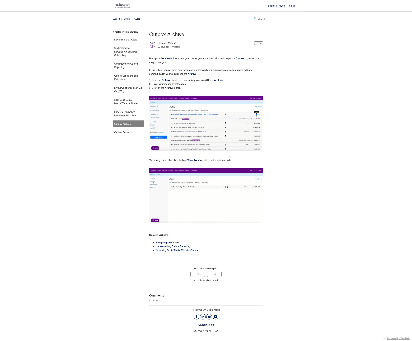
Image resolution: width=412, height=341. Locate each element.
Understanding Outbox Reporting (126, 65)
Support (116, 18)
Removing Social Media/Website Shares (126, 101)
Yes (199, 274)
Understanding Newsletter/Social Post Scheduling (126, 51)
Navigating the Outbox (126, 39)
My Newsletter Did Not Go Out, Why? (128, 89)
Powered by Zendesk (398, 338)
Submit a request (276, 5)
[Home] (123, 7)
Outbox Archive (122, 123)
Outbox (127, 18)
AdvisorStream (206, 324)
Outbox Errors (121, 132)
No (215, 274)
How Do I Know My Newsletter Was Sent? (126, 113)
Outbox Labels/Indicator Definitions (126, 77)
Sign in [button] (292, 5)
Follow (259, 43)
